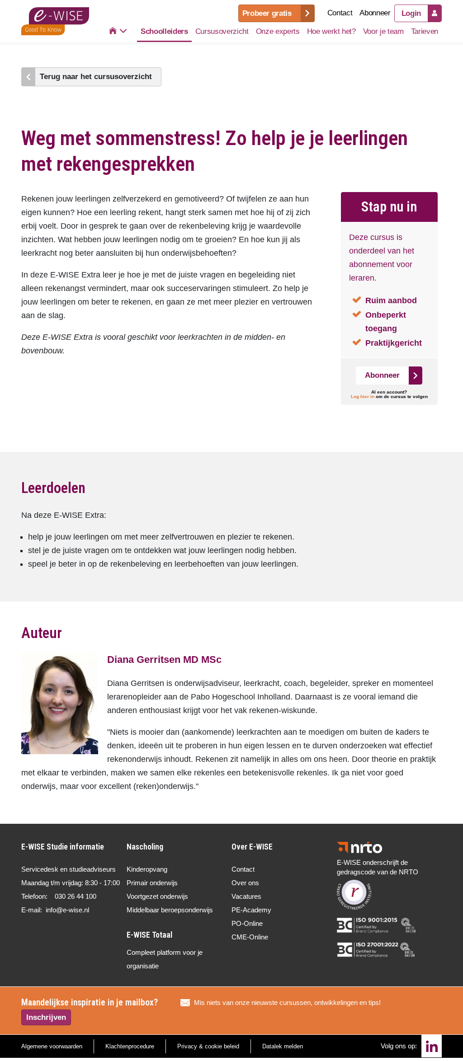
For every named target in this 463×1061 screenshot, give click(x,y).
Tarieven (424, 31)
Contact (340, 13)
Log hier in (362, 396)
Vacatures (246, 896)
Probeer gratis (267, 13)
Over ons (245, 883)
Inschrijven (46, 1017)
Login (411, 13)
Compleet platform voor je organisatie (165, 959)
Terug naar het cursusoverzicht (96, 76)
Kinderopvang (147, 869)
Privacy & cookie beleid (208, 1046)
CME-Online (250, 937)
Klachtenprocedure (129, 1046)
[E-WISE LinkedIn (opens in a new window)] (431, 1046)
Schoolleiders (164, 31)
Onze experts (278, 31)
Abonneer (374, 13)
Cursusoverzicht (222, 31)
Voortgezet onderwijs (157, 896)
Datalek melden (282, 1046)
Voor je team (383, 31)
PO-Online (247, 923)
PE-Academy (251, 910)
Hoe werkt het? (331, 31)
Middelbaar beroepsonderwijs (170, 910)
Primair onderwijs (152, 883)
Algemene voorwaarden (51, 1046)
